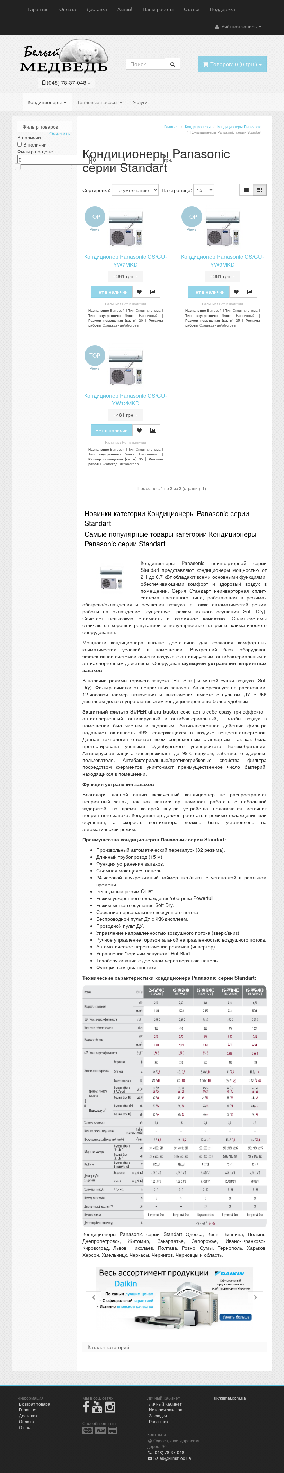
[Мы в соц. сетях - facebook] (86, 1410)
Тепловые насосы (98, 101)
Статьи (191, 9)
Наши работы (158, 9)
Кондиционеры (45, 101)
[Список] (246, 190)
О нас (24, 1427)
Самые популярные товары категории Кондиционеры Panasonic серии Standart (170, 539)
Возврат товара (34, 1404)
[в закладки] (139, 292)
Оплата (67, 9)
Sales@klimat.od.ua (171, 1458)
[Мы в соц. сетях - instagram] (110, 1410)
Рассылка (158, 1421)
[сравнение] (153, 292)
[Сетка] (260, 190)
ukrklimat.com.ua (230, 1398)
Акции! (124, 9)
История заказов (165, 1410)
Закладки (158, 1415)
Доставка (97, 9)
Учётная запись (239, 26)
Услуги (140, 101)
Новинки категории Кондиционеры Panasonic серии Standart (167, 518)
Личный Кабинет (165, 1404)
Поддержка (222, 9)
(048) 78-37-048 (168, 1452)
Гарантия (38, 9)
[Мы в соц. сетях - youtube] (97, 1410)
